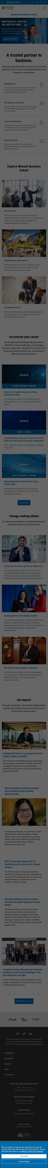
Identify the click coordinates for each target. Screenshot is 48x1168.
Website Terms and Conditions (32, 1151)
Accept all (24, 1156)
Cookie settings (24, 1162)
